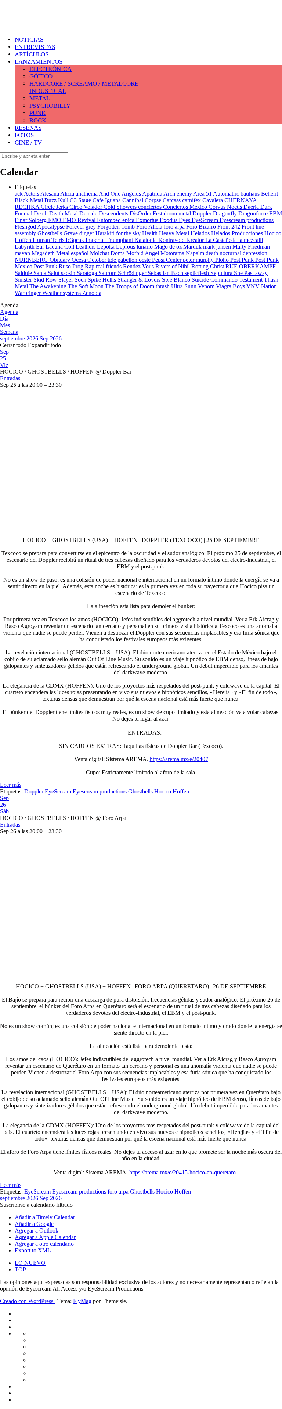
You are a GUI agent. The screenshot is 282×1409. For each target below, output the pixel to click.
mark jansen (217, 246)
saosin (69, 273)
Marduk (193, 246)
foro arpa (175, 227)
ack (19, 193)
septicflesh (197, 273)
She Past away (251, 273)
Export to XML (33, 1250)
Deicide (89, 213)
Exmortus (148, 220)
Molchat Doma (108, 253)
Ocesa (79, 260)
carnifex (192, 200)
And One (110, 193)
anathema (87, 193)
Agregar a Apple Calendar (45, 1237)
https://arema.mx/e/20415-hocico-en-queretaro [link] (182, 1172)
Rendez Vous (139, 266)
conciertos (150, 207)
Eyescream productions (247, 220)
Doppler (202, 213)
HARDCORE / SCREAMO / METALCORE (83, 83)
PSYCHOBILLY (49, 105)
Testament (251, 280)
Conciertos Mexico (186, 207)
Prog (78, 266)
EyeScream (206, 220)
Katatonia (146, 240)
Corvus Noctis (226, 207)
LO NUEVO (30, 1263)
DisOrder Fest (147, 213)
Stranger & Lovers (140, 280)
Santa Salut (47, 273)
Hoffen (24, 240)
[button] (36, 1205)
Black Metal (29, 200)
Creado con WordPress (27, 1301)
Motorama (173, 253)
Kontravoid (172, 240)
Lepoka (106, 246)
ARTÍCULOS (31, 54)
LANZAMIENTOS (38, 61)
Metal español (73, 253)
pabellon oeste (135, 260)
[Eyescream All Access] (58, 23)
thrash (163, 286)
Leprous (126, 246)
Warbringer (28, 293)
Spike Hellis (103, 280)
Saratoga (87, 273)
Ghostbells (50, 233)
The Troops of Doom (130, 286)
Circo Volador (86, 207)
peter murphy (199, 260)
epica (129, 220)
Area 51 (203, 193)
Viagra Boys (231, 286)
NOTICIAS (29, 39)
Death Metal (64, 213)
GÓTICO (41, 76)
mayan (23, 253)
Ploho (222, 260)
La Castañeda (221, 240)
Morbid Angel (143, 253)
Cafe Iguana (107, 200)
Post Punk (242, 260)
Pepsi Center (167, 260)
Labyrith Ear (30, 246)
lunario (145, 246)
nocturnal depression (243, 253)
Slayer (66, 280)
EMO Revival (80, 220)
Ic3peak (76, 240)
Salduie (24, 273)
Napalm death (203, 253)
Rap (90, 266)
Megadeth (44, 253)
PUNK (37, 113)
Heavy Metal (175, 233)
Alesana (50, 193)
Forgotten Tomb (116, 227)
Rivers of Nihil (173, 266)
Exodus (169, 220)
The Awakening (48, 286)
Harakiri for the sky (118, 233)
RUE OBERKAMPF (250, 266)
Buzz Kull (57, 200)
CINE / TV (28, 142)
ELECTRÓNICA (50, 68)
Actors (32, 193)
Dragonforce (253, 213)
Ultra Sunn (184, 286)
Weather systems (62, 293)
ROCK (37, 120)
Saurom (108, 273)
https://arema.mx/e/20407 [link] (179, 759)
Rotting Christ (208, 266)
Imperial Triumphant (110, 240)
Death (41, 213)
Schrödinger (133, 273)
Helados (201, 233)
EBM (275, 213)
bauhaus (251, 193)
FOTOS (24, 135)
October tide (102, 260)
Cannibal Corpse (142, 200)
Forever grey (81, 227)
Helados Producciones (237, 233)
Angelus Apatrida (142, 193)
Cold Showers (121, 207)
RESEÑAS (28, 127)
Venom (207, 286)
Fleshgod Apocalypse (40, 227)
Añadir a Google (34, 1224)
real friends (109, 266)
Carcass (172, 200)
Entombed (109, 220)
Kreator (195, 240)
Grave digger (79, 233)
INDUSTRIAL (47, 91)
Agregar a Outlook (36, 1230)
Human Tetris (49, 240)
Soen (81, 280)
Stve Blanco (177, 280)
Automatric (227, 193)
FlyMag (82, 1301)
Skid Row (45, 280)
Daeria (251, 207)
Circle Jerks (55, 207)
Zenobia (91, 293)
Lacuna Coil (61, 246)
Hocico (272, 233)
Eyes (185, 220)
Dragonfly (225, 213)
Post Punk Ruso (53, 266)
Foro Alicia (150, 227)
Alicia (68, 193)
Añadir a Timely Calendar (45, 1217)
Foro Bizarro (201, 227)
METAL (39, 98)
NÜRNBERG (32, 260)
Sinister (24, 280)
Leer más (10, 785)
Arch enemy (178, 193)
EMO (55, 220)
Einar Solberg (31, 220)
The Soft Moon (86, 286)
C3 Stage (81, 200)
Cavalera (213, 200)
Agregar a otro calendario (44, 1244)
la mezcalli (250, 240)
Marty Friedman (251, 246)
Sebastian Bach (166, 273)
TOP (20, 1269)
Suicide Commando (215, 280)
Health (150, 233)
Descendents (114, 213)
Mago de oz (168, 246)
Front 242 (229, 227)
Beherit (269, 193)
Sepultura (222, 273)
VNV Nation (261, 286)
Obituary (61, 260)
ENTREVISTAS (35, 46)
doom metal (178, 213)
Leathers (86, 246)
